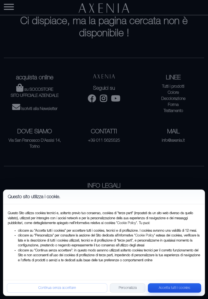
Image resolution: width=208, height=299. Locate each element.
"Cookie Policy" (126, 223)
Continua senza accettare (57, 288)
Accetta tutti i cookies (174, 288)
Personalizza (128, 288)
